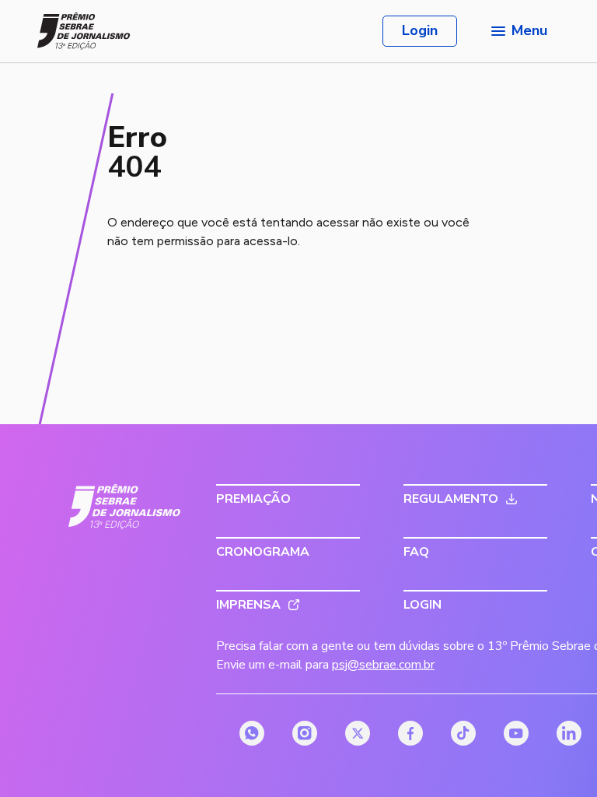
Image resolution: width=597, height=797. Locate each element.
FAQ (416, 551)
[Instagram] (304, 733)
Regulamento (450, 498)
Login (420, 30)
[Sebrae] (124, 506)
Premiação (253, 498)
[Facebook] (410, 733)
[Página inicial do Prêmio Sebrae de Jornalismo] (84, 31)
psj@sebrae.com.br (383, 664)
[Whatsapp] (251, 733)
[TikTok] (463, 733)
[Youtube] (516, 733)
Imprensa (248, 604)
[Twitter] (357, 733)
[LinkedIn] (569, 733)
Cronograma (262, 551)
